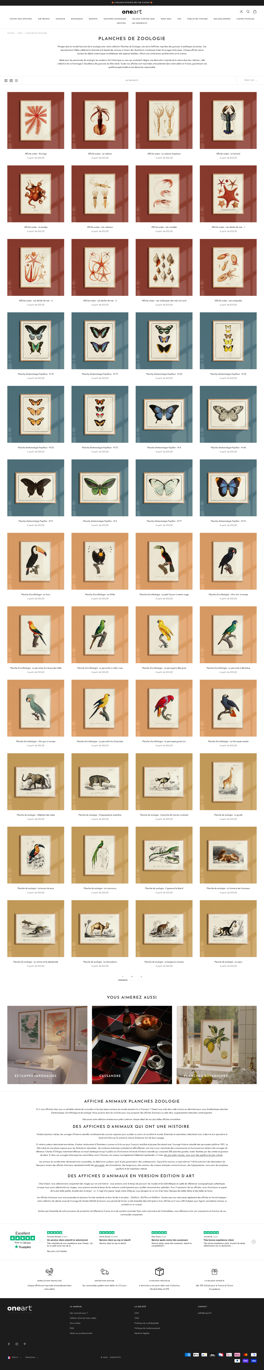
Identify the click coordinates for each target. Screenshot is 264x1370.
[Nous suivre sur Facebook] (8, 1344)
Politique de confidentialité (146, 1323)
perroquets (99, 1165)
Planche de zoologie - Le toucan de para (36, 888)
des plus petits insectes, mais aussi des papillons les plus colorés (193, 1155)
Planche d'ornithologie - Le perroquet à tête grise (164, 667)
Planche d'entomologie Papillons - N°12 (36, 373)
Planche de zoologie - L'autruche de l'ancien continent (164, 814)
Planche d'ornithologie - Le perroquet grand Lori (164, 741)
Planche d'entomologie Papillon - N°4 (100, 521)
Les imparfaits (139, 23)
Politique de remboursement (147, 1328)
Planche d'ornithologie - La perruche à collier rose (100, 667)
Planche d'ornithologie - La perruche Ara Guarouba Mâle (35, 667)
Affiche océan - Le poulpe (35, 227)
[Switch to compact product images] (16, 80)
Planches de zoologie (36, 33)
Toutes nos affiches (21, 19)
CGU (136, 1318)
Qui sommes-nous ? (79, 1313)
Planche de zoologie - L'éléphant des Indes (36, 814)
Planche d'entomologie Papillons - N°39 (228, 373)
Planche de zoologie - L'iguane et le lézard (164, 888)
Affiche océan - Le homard (228, 153)
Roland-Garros (222, 19)
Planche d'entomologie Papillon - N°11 (36, 521)
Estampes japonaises (115, 19)
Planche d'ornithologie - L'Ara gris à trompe (35, 741)
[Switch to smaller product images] (11, 80)
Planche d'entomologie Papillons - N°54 (164, 373)
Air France (44, 19)
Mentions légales (141, 1333)
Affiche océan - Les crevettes (164, 227)
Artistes (121, 23)
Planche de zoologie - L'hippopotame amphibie (100, 814)
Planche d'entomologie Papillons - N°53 (36, 447)
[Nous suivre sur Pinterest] (24, 1344)
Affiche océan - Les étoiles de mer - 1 (228, 227)
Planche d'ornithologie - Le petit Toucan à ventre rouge (164, 594)
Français (30, 1357)
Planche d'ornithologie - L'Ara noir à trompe (228, 594)
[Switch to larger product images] (6, 80)
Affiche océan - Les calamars (100, 227)
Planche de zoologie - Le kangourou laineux (164, 961)
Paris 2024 (166, 19)
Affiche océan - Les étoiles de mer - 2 (36, 300)
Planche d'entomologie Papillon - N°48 (228, 447)
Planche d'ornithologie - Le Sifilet (100, 594)
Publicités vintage (197, 19)
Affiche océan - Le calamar (100, 153)
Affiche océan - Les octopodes (228, 300)
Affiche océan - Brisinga (36, 153)
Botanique (77, 19)
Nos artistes (75, 1323)
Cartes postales (245, 19)
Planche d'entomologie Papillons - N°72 (100, 447)
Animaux (60, 19)
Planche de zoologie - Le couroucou (100, 888)
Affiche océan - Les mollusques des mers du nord (164, 300)
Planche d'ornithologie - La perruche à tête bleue (228, 667)
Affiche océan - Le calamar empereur (164, 153)
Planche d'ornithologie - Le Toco (35, 594)
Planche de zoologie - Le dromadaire (100, 961)
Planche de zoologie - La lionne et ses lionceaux (228, 888)
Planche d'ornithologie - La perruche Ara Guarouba (100, 741)
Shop (20, 33)
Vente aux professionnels (81, 1333)
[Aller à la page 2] (141, 976)
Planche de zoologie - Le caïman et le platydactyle (35, 961)
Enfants (93, 19)
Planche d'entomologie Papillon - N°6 (164, 447)
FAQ (72, 1328)
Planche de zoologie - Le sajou (228, 961)
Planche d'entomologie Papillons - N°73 (100, 373)
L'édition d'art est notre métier (83, 1318)
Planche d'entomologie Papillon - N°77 (164, 521)
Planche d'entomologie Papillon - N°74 (228, 521)
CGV (136, 1313)
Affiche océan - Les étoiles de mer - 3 (100, 300)
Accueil (11, 33)
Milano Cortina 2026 (143, 19)
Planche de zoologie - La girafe (228, 814)
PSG (179, 19)
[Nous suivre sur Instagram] (16, 1344)
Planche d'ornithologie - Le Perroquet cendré (228, 741)
